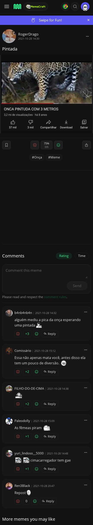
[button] (75, 6)
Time (81, 256)
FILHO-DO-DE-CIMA (29, 388)
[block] (87, 36)
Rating (64, 256)
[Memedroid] (17, 6)
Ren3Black (22, 485)
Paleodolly (22, 420)
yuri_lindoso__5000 (29, 453)
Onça (38, 157)
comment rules (55, 297)
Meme (55, 157)
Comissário (23, 350)
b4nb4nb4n (23, 312)
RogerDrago (28, 34)
